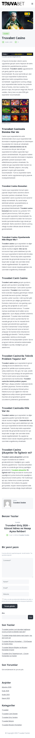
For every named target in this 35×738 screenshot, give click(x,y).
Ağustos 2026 (6, 687)
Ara (3, 613)
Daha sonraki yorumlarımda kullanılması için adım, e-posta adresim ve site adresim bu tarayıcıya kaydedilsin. (17, 600)
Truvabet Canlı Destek (10, 714)
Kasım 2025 (6, 698)
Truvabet (5, 33)
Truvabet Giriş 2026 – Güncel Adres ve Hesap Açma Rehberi (17, 528)
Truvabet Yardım (19, 502)
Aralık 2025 (6, 695)
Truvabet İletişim (8, 721)
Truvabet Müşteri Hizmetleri (12, 725)
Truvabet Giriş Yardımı (10, 717)
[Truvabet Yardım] (13, 5)
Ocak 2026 (5, 691)
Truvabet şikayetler (18, 470)
